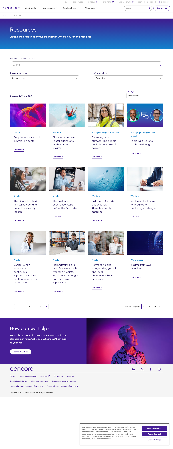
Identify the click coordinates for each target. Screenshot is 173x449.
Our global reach (70, 8)
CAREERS (91, 2)
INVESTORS (106, 2)
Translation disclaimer (18, 381)
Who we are (90, 8)
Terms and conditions (27, 376)
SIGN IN (150, 2)
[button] (164, 2)
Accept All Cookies (154, 428)
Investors (44, 376)
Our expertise (49, 8)
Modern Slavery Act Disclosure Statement (26, 386)
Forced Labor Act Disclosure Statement (62, 386)
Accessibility (71, 376)
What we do (30, 8)
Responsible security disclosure (64, 381)
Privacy (12, 376)
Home (5, 15)
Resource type (18, 73)
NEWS (66, 2)
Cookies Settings (154, 440)
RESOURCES (78, 2)
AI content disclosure (39, 381)
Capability (100, 73)
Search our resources (22, 58)
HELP (140, 2)
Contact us (58, 376)
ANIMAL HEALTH (125, 2)
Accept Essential (154, 434)
